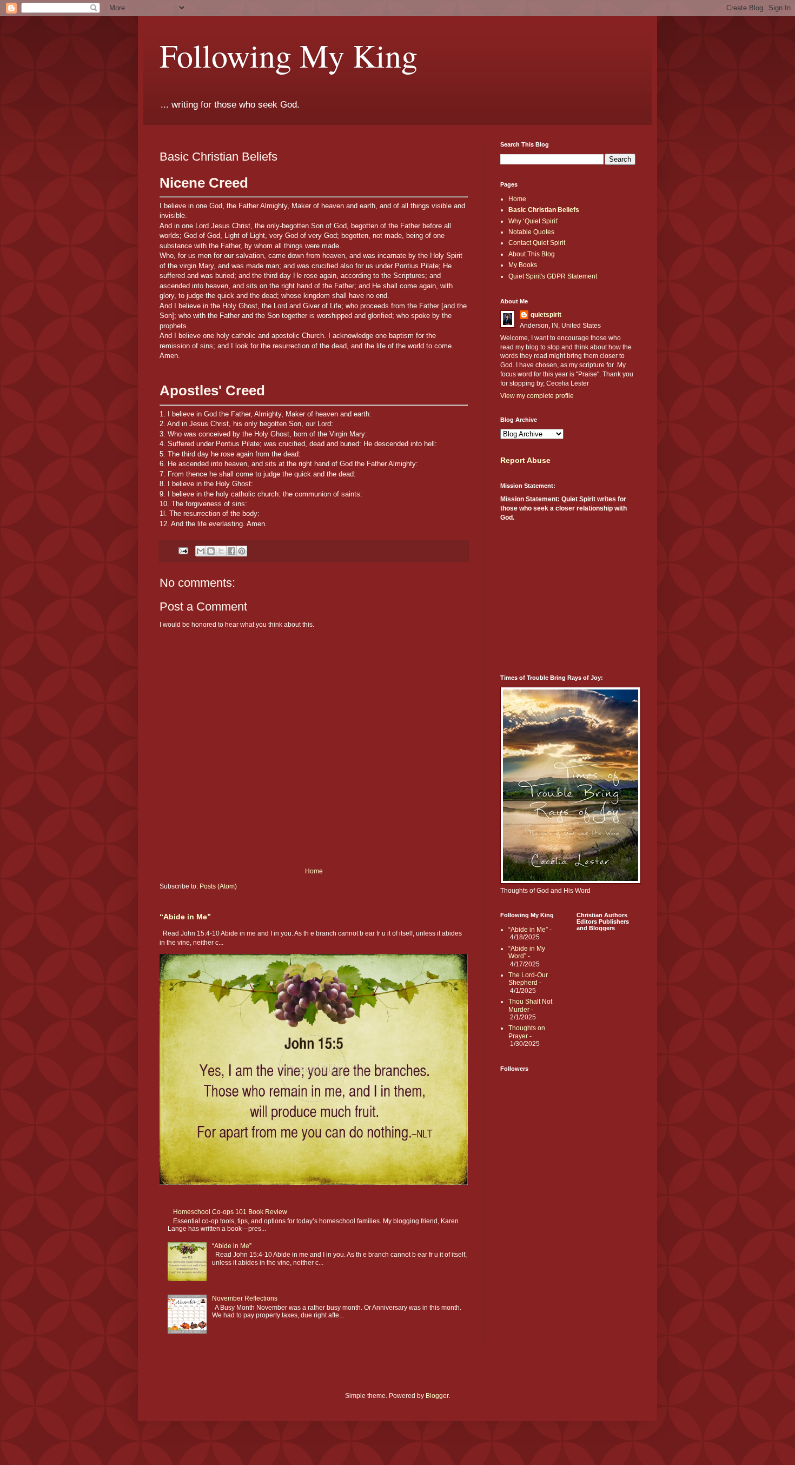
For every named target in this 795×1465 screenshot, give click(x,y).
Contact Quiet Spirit (536, 243)
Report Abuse (525, 460)
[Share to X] (221, 551)
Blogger (437, 1396)
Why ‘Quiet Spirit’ (533, 221)
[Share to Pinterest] (241, 551)
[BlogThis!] (211, 551)
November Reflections (244, 1298)
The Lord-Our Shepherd (528, 978)
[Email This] (200, 551)
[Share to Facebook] (231, 551)
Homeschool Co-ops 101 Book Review (230, 1212)
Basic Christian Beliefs (543, 210)
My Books (522, 265)
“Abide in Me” (185, 916)
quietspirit (546, 315)
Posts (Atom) (218, 886)
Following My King (289, 55)
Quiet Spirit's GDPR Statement (552, 276)
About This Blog (531, 254)
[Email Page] (183, 550)
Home (314, 871)
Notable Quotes (531, 232)
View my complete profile (537, 396)
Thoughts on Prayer (526, 1031)
